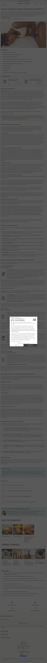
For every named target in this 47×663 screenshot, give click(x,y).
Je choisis (16, 345)
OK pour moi (30, 345)
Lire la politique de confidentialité (16, 341)
